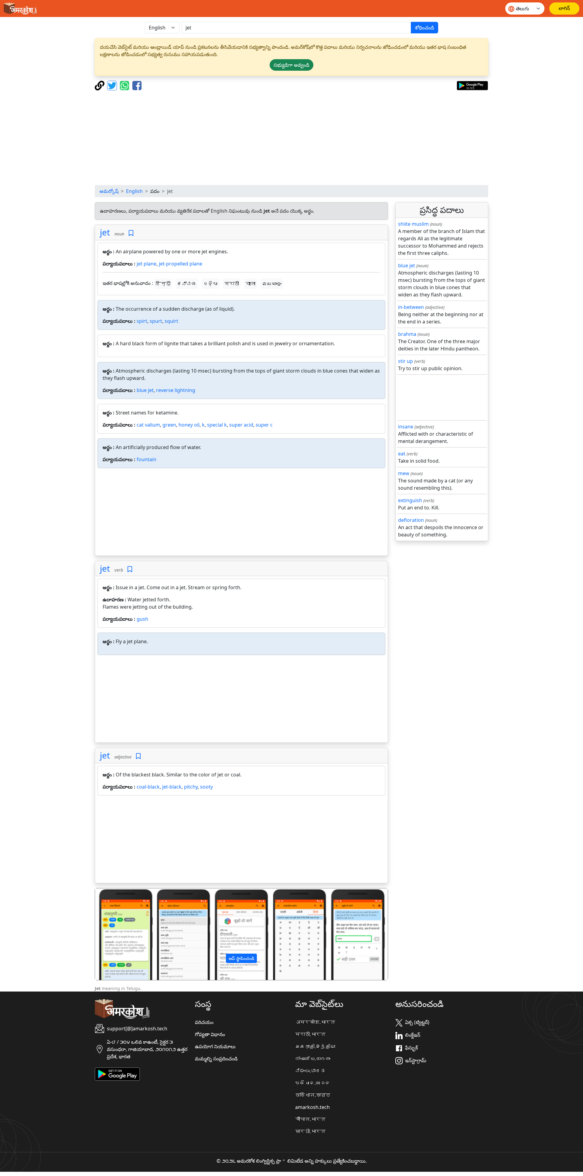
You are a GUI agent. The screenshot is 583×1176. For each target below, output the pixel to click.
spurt (156, 321)
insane (405, 426)
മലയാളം (271, 283)
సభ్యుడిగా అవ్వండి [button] (291, 65)
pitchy (191, 786)
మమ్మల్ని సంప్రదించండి (216, 1058)
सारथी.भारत (310, 1131)
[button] (117, 934)
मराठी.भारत (310, 1034)
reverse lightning (175, 390)
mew (403, 473)
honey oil (189, 424)
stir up (405, 361)
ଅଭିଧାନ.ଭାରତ (312, 1083)
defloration (411, 520)
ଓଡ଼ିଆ (210, 283)
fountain (146, 459)
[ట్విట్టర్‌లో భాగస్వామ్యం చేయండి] (112, 85)
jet (105, 232)
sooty (206, 786)
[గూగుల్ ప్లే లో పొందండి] (472, 85)
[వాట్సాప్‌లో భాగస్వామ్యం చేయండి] (125, 85)
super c (264, 424)
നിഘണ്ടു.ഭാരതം (312, 1058)
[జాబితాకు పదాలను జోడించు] (131, 233)
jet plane (146, 263)
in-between (411, 307)
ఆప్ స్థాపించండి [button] (241, 958)
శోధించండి (424, 27)
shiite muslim (413, 224)
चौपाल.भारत (310, 1119)
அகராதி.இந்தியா (315, 1046)
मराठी (231, 283)
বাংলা (250, 283)
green (169, 424)
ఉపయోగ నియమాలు (215, 1046)
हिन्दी (163, 283)
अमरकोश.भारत (315, 1022)
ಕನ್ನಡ (186, 283)
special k (217, 424)
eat (401, 453)
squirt (171, 321)
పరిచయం (204, 1022)
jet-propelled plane (180, 263)
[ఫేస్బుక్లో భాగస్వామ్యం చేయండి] (137, 85)
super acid (241, 424)
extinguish (410, 500)
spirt (142, 321)
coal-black (148, 786)
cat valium (148, 424)
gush (142, 619)
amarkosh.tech (312, 1107)
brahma (407, 334)
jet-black (172, 786)
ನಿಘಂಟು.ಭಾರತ (310, 1070)
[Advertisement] (291, 137)
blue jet (145, 390)
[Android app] (117, 1073)
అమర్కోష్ (109, 191)
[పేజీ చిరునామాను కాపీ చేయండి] (100, 85)
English (134, 191)
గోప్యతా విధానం (210, 1034)
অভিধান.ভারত (312, 1095)
